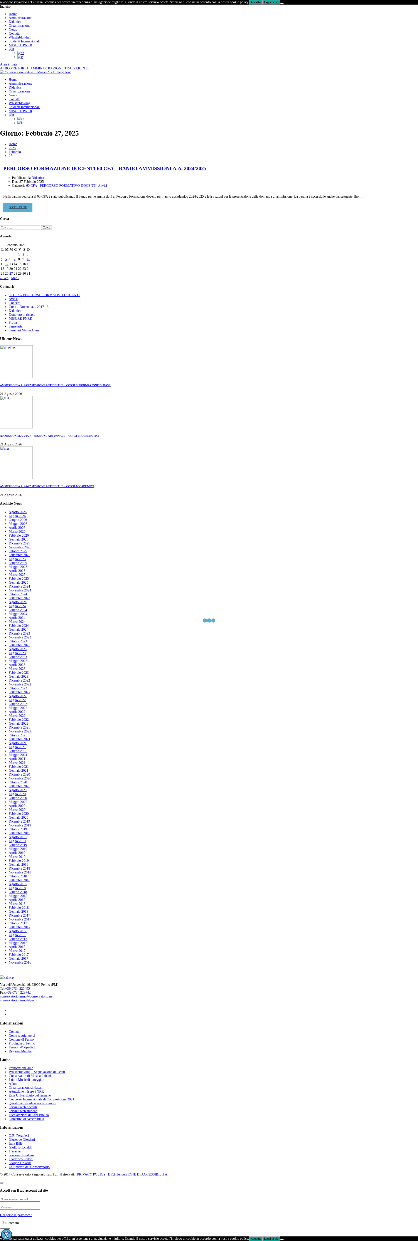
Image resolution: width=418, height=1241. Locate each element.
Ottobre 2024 (18, 594)
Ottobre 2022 (18, 688)
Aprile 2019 (17, 853)
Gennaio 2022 (18, 723)
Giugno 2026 (18, 520)
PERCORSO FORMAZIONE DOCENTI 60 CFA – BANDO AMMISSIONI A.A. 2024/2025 (104, 168)
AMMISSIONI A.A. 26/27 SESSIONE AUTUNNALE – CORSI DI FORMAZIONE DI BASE (55, 385)
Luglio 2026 (17, 516)
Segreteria (15, 326)
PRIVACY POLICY (91, 1174)
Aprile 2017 (17, 947)
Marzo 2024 (17, 621)
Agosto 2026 (18, 512)
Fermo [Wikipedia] (22, 1047)
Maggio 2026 (18, 524)
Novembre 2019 (20, 825)
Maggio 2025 (18, 567)
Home (13, 14)
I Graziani (15, 1151)
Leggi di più (271, 2)
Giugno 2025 (18, 563)
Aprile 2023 (17, 665)
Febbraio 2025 (19, 578)
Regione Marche (20, 1051)
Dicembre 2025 (19, 543)
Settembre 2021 (19, 739)
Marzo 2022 (17, 715)
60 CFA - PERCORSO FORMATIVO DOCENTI (61, 185)
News (13, 29)
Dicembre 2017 (19, 915)
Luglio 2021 (17, 747)
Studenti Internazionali (24, 41)
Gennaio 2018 (18, 911)
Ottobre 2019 (18, 829)
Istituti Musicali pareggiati (26, 1079)
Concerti (14, 303)
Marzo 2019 (17, 856)
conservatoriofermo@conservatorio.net (26, 996)
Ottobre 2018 (18, 876)
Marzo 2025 (17, 574)
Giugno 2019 (18, 845)
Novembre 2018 (20, 872)
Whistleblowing (19, 37)
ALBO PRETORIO (14, 68)
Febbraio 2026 (19, 535)
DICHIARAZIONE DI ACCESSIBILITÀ (137, 1174)
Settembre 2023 (19, 645)
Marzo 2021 (17, 762)
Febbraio (15, 152)
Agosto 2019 (18, 837)
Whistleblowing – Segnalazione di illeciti (37, 1072)
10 (28, 259)
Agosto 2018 (18, 884)
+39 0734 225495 (17, 988)
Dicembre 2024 (19, 586)
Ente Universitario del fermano (30, 1095)
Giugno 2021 (18, 751)
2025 (12, 148)
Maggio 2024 (18, 614)
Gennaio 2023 (18, 676)
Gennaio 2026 (18, 539)
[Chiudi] (282, 3)
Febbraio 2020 (19, 813)
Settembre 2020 (19, 786)
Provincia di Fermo (22, 1043)
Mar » (15, 278)
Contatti (14, 33)
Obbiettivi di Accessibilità (26, 1119)
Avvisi (102, 185)
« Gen (4, 278)
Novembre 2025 (20, 547)
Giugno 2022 (18, 704)
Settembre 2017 (19, 927)
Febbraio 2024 (19, 625)
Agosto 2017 (18, 931)
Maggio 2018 (18, 896)
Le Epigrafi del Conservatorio (29, 1167)
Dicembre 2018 (19, 868)
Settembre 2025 (19, 555)
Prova (13, 322)
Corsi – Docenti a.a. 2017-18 (29, 307)
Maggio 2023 (18, 661)
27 (11, 273)
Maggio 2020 (18, 802)
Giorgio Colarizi (20, 1163)
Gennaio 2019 (18, 864)
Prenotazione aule (21, 1068)
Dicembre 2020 (19, 774)
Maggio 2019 (18, 849)
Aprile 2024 (17, 618)
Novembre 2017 (20, 919)
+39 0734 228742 (18, 992)
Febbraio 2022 (19, 719)
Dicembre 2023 (19, 633)
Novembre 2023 (20, 637)
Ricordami (12, 1223)
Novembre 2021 (20, 731)
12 (6, 264)
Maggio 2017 (18, 943)
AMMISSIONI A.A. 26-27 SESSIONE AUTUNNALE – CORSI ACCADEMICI (47, 486)
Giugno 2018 (18, 892)
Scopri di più (17, 208)
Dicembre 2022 (19, 680)
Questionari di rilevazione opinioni (32, 1103)
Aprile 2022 (17, 712)
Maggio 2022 (18, 708)
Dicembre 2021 (19, 727)
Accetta (256, 2)
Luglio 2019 (17, 841)
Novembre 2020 (20, 778)
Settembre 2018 (19, 880)
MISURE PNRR (20, 45)
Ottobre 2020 (18, 782)
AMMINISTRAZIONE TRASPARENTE (59, 68)
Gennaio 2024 (18, 629)
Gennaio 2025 (18, 582)
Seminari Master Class (24, 330)
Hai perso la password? (16, 1215)
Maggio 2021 (18, 755)
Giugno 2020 (18, 798)
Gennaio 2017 (18, 958)
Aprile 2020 (17, 806)
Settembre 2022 (19, 692)
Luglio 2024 (17, 606)
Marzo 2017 (17, 950)
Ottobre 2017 (18, 923)
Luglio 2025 (17, 559)
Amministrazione (20, 18)
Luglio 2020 (17, 794)
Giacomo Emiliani (21, 1155)
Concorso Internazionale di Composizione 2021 (41, 1099)
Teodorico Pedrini (21, 1159)
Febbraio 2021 (19, 766)
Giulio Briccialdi (20, 1147)
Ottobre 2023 (18, 641)
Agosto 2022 (18, 696)
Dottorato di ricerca (22, 314)
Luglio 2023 (17, 653)
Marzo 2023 (17, 668)
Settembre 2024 (19, 598)
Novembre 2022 (20, 684)
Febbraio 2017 (19, 954)
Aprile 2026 (17, 527)
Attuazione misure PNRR (26, 1091)
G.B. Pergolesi (19, 1135)
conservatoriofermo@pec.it (18, 1000)
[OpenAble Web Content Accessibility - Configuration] (6, 1234)
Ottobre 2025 (18, 551)
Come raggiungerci (22, 1035)
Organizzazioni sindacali (25, 1087)
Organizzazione (19, 25)
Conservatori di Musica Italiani (30, 1076)
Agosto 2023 (18, 649)
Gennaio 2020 (18, 817)
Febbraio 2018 (19, 907)
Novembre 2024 (20, 590)
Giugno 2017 (18, 939)
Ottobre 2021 (18, 735)
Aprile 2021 (17, 759)
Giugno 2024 (18, 610)
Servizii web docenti (23, 1107)
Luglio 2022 (17, 700)
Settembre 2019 (19, 833)
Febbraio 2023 (19, 672)
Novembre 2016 (20, 962)
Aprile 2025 (17, 571)
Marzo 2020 (17, 809)
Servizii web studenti (23, 1111)
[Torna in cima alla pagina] (1, 1183)
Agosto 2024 (18, 602)
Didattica (15, 22)
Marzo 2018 (17, 903)
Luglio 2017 (17, 935)
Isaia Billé (15, 1143)
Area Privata (8, 64)
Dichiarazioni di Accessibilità (29, 1115)
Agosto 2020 (18, 790)
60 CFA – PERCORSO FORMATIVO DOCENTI (44, 295)
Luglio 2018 (17, 888)
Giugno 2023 (18, 657)
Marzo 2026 (17, 531)
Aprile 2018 (17, 900)
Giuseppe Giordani (22, 1139)
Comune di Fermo (21, 1039)
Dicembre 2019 (19, 821)
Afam (13, 1083)
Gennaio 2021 (18, 770)
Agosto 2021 (18, 743)
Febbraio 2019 (19, 860)
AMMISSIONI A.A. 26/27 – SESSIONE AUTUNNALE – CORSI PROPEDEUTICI (49, 435)
